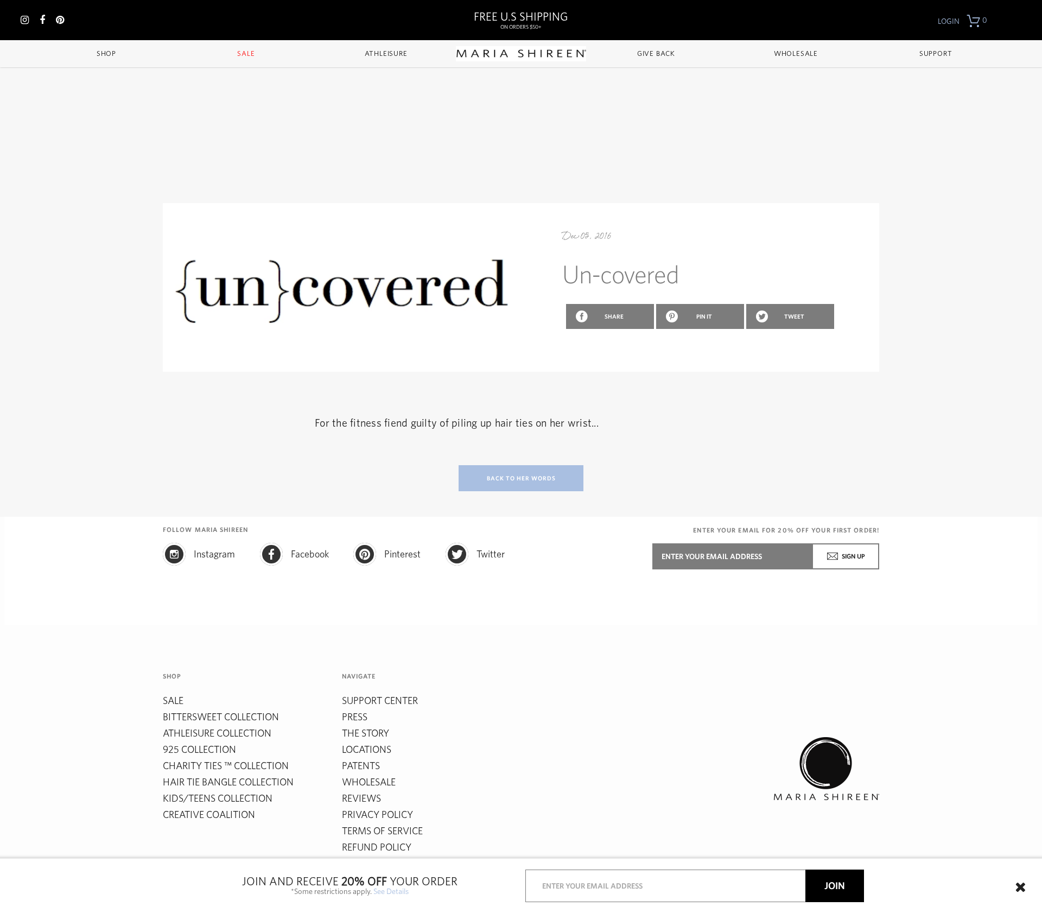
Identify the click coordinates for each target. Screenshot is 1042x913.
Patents (361, 765)
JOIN (834, 886)
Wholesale (796, 53)
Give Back (656, 53)
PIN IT (704, 316)
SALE (173, 700)
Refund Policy (376, 847)
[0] (973, 21)
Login (949, 21)
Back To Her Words (521, 478)
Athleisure (386, 53)
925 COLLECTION (199, 749)
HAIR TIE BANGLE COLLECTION (228, 782)
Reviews (361, 798)
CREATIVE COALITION (209, 814)
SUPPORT (935, 53)
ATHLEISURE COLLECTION (217, 733)
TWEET (794, 316)
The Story (365, 733)
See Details (391, 891)
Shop (106, 53)
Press (354, 716)
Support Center (380, 700)
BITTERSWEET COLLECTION (221, 716)
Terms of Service (382, 830)
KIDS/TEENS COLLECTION (217, 798)
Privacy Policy (377, 814)
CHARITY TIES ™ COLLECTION (226, 765)
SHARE (614, 316)
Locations (366, 749)
